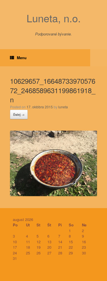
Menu (22, 57)
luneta (63, 106)
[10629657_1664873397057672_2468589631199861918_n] (53, 194)
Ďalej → (19, 114)
